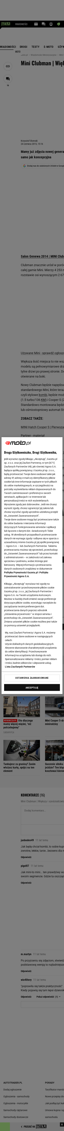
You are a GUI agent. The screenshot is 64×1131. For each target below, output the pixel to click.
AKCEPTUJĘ (32, 687)
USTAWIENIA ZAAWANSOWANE (32, 677)
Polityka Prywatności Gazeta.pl (21, 572)
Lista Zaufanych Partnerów (20, 666)
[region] (32, 565)
